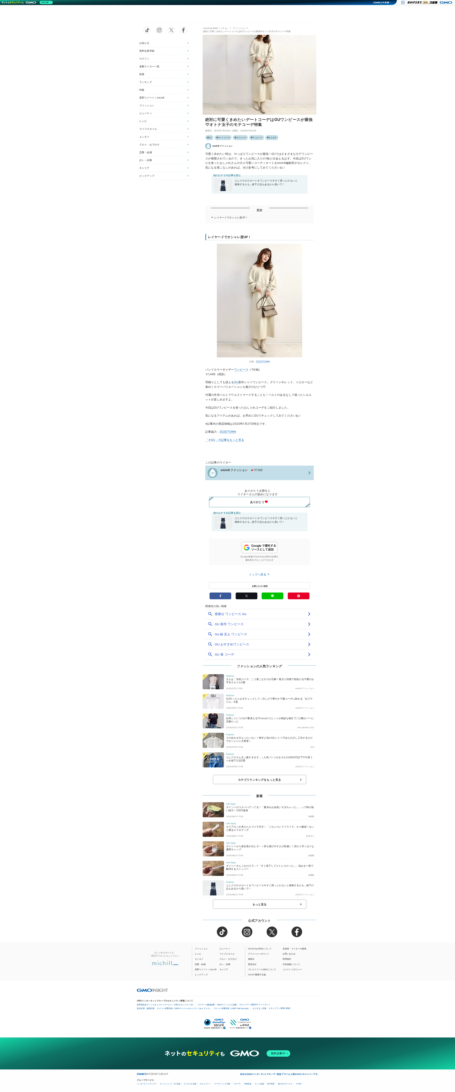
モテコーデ (241, 137)
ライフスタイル (148, 128)
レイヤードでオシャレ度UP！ (231, 217)
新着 (141, 74)
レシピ (143, 121)
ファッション (146, 105)
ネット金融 (259, 1084)
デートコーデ (224, 137)
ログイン (144, 58)
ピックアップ (146, 175)
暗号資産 (270, 1084)
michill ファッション (222, 146)
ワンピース (257, 137)
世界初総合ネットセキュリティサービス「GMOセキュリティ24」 (166, 1005)
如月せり (310, 836)
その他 (298, 1084)
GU (210, 137)
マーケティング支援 (222, 1084)
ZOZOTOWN (263, 361)
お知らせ (144, 42)
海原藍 (311, 816)
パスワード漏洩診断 (206, 1005)
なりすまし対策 (259, 1008)
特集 (141, 89)
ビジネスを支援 (190, 1084)
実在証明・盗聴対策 (145, 1008)
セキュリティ (205, 1084)
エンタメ (144, 136)
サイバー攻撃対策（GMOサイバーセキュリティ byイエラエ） (184, 1008)
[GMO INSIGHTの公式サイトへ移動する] (152, 990)
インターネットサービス (146, 1084)
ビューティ (145, 113)
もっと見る (259, 904)
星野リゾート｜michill (151, 97)
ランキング (145, 81)
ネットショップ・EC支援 (170, 1084)
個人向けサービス (285, 1084)
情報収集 (247, 1084)
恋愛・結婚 (145, 152)
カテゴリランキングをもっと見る (259, 779)
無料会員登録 (146, 50)
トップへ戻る (258, 574)
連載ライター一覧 (149, 66)
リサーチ (237, 1084)
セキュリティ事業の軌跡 (279, 1008)
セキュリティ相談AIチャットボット (254, 1004)
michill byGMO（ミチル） (216, 28)
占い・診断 (145, 160)
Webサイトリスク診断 (227, 1005)
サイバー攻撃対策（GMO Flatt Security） (232, 1008)
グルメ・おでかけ (149, 144)
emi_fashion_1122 (306, 727)
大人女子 (273, 137)
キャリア (144, 167)
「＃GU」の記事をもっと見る (224, 440)
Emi (312, 747)
